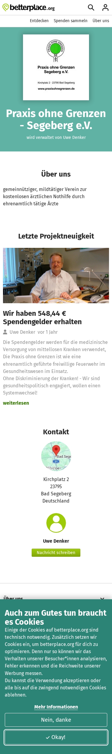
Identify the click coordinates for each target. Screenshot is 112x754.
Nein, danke (56, 719)
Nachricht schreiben (56, 552)
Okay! (58, 737)
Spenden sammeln (71, 20)
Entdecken (39, 20)
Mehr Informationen (56, 707)
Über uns (101, 20)
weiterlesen (16, 403)
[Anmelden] (105, 7)
